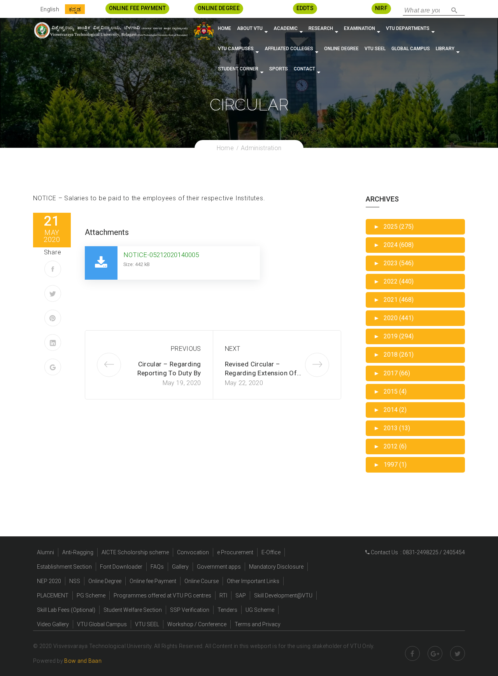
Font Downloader (121, 567)
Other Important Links (253, 581)
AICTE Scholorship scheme (135, 552)
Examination (359, 28)
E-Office (271, 552)
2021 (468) (394, 299)
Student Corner (238, 69)
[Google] (52, 367)
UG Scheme (259, 610)
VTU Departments (408, 28)
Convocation (193, 552)
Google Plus (435, 653)
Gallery (180, 567)
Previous (186, 348)
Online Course (201, 581)
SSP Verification (189, 610)
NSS (74, 581)
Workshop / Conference (196, 624)
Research (321, 28)
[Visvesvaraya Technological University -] (110, 30)
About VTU (250, 28)
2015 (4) (390, 391)
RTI (223, 595)
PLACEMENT (52, 595)
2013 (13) (392, 428)
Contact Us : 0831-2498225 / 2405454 (417, 552)
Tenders (227, 610)
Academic (286, 28)
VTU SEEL (375, 48)
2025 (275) (394, 226)
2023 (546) (394, 263)
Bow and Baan (83, 661)
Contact (304, 69)
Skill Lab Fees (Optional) (66, 610)
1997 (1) (390, 464)
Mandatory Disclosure (276, 567)
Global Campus (410, 48)
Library (445, 48)
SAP (240, 595)
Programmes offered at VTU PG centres (162, 595)
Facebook (412, 653)
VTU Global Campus (102, 624)
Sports (278, 69)
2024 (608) (394, 245)
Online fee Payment (153, 581)
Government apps (219, 567)
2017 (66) (392, 373)
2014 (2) (390, 409)
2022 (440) (394, 281)
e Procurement (235, 552)
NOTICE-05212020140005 (161, 255)
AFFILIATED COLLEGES (289, 48)
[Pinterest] (52, 318)
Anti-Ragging (77, 552)
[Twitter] (52, 293)
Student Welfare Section (132, 610)
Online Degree (341, 48)
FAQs (157, 567)
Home (224, 28)
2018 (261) (394, 354)
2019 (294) (394, 336)
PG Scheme (91, 595)
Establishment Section (64, 567)
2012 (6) (390, 446)
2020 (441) (394, 318)
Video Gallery (53, 624)
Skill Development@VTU (283, 595)
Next (232, 348)
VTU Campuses (236, 48)
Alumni (45, 552)
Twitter (457, 653)
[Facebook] (52, 269)
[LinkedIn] (52, 342)
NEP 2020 (49, 581)
